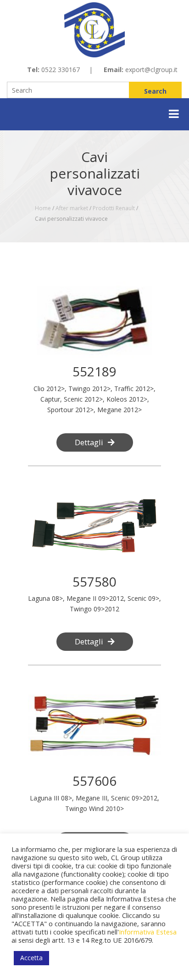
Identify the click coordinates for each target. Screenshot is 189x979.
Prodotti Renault (114, 208)
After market (72, 208)
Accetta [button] (31, 957)
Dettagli (89, 442)
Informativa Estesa (148, 931)
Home (43, 208)
